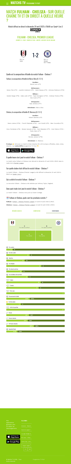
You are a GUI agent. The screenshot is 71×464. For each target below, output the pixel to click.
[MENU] (8, 3)
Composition (36, 211)
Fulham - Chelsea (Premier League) (23, 201)
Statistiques (55, 211)
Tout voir (26, 446)
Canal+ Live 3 (17, 174)
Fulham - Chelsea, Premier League (35, 37)
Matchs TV (25, 2)
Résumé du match (17, 211)
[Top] (66, 460)
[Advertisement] (35, 361)
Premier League (19, 163)
